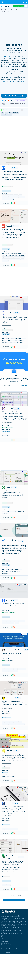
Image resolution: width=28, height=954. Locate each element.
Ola (10, 918)
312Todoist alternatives (6, 239)
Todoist (3, 81)
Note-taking (4, 772)
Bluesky (16, 930)
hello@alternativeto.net (6, 929)
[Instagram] (14, 948)
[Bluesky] (9, 948)
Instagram (3, 932)
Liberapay (16, 933)
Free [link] (10, 112)
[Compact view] (23, 110)
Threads (20, 930)
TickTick (8, 81)
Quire (22, 81)
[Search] (24, 2)
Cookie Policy (4, 940)
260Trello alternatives (6, 181)
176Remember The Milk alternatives (9, 655)
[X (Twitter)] (4, 948)
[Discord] (1, 948)
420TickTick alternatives (6, 325)
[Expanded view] (22, 110)
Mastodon (11, 930)
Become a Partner (5, 943)
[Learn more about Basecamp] (3, 698)
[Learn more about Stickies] (3, 751)
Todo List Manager (6, 249)
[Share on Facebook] (2, 100)
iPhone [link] (2, 112)
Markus (15, 918)
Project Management (6, 190)
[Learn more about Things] (3, 803)
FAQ (2, 935)
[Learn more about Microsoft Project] (3, 856)
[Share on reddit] (8, 100)
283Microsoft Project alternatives (8, 871)
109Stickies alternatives (6, 763)
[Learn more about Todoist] (3, 226)
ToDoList (15, 81)
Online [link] (6, 112)
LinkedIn (9, 932)
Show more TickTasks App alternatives (14, 900)
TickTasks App (5, 56)
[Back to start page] (2, 2)
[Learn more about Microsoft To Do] (3, 540)
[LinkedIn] (17, 948)
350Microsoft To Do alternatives (8, 556)
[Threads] (12, 948)
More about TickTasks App (13, 96)
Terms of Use (4, 937)
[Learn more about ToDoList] (3, 408)
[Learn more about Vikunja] (3, 600)
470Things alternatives (6, 815)
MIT (12, 427)
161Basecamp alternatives (7, 708)
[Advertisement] (14, 27)
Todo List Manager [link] (5, 114)
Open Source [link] (15, 112)
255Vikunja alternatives (6, 607)
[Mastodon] (6, 948)
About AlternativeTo (5, 941)
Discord (17, 929)
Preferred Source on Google (7, 945)
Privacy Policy (4, 938)
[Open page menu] (26, 2)
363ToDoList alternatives (7, 422)
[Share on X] (5, 100)
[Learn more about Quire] (3, 487)
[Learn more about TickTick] (3, 313)
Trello (11, 78)
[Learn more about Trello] (3, 168)
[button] (14, 168)
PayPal (21, 933)
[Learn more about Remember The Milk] (3, 650)
